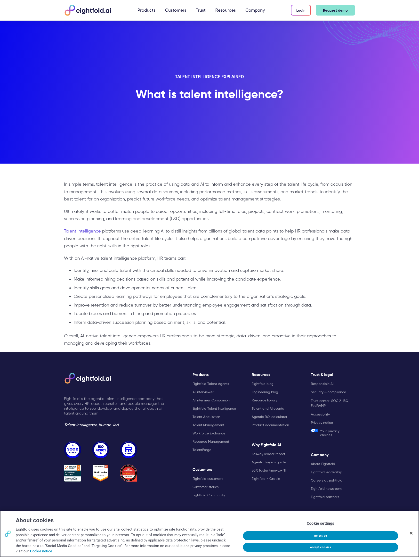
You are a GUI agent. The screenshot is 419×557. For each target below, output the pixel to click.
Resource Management (211, 441)
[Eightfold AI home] (87, 378)
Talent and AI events (268, 408)
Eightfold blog (263, 384)
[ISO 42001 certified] (100, 449)
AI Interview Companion (211, 400)
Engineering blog (265, 392)
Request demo (335, 10)
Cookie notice (41, 551)
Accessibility (320, 414)
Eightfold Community (209, 495)
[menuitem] (146, 10)
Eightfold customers (208, 479)
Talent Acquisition (206, 417)
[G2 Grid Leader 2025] (100, 473)
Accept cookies (320, 547)
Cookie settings (320, 523)
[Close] (411, 533)
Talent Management (208, 425)
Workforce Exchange (209, 433)
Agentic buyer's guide (269, 462)
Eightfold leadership (326, 472)
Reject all (320, 535)
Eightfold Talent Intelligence (214, 408)
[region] (209, 534)
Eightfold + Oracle (266, 479)
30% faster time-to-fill (269, 470)
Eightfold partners (325, 497)
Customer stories (205, 487)
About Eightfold (323, 464)
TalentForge (202, 450)
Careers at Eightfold (326, 480)
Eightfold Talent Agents (211, 384)
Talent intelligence (82, 231)
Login (301, 10)
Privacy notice (322, 422)
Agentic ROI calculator (269, 417)
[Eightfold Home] (87, 10)
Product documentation (270, 425)
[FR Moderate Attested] (128, 449)
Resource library (264, 400)
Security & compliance (328, 392)
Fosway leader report (268, 454)
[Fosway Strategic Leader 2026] (72, 473)
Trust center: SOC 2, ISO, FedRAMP (330, 403)
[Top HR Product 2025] (128, 473)
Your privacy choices (329, 433)
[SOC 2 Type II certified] (72, 449)
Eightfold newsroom (326, 488)
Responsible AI (322, 384)
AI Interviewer (203, 392)
